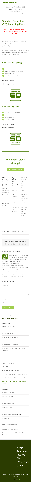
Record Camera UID (9, 392)
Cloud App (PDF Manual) (11, 370)
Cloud (26, 231)
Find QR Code (7, 330)
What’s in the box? (9, 326)
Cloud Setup (7, 366)
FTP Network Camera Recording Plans (15, 374)
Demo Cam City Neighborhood (12, 414)
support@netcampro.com (10, 318)
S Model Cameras (8, 407)
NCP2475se (5, 84)
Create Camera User (9, 341)
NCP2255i (11, 128)
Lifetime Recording (9, 363)
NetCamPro (7, 231)
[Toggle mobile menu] (28, 2)
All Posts (6, 418)
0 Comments (5, 185)
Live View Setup (8, 333)
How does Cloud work (10, 354)
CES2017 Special (8, 396)
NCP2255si (12, 84)
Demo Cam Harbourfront (11, 411)
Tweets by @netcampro (9, 424)
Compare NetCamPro (9, 403)
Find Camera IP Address (11, 344)
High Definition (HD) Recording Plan (14, 377)
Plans (3, 233)
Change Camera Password (11, 337)
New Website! (7, 400)
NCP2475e (5, 128)
